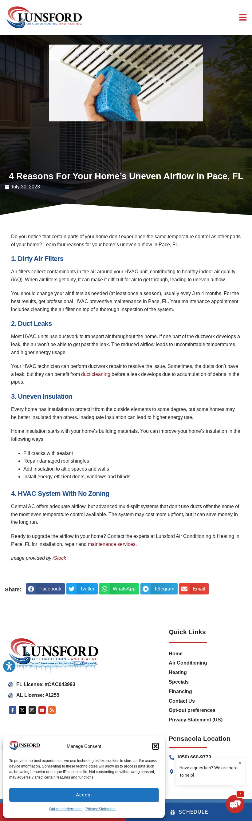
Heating (178, 672)
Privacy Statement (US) (195, 719)
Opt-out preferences (65, 809)
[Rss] (52, 710)
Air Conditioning (188, 662)
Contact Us (182, 701)
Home (176, 653)
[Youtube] (42, 710)
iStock (59, 558)
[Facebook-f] (12, 710)
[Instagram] (32, 710)
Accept (84, 794)
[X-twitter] (22, 710)
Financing (180, 691)
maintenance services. (112, 544)
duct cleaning (95, 374)
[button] (45, 589)
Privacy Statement (100, 809)
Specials (179, 682)
